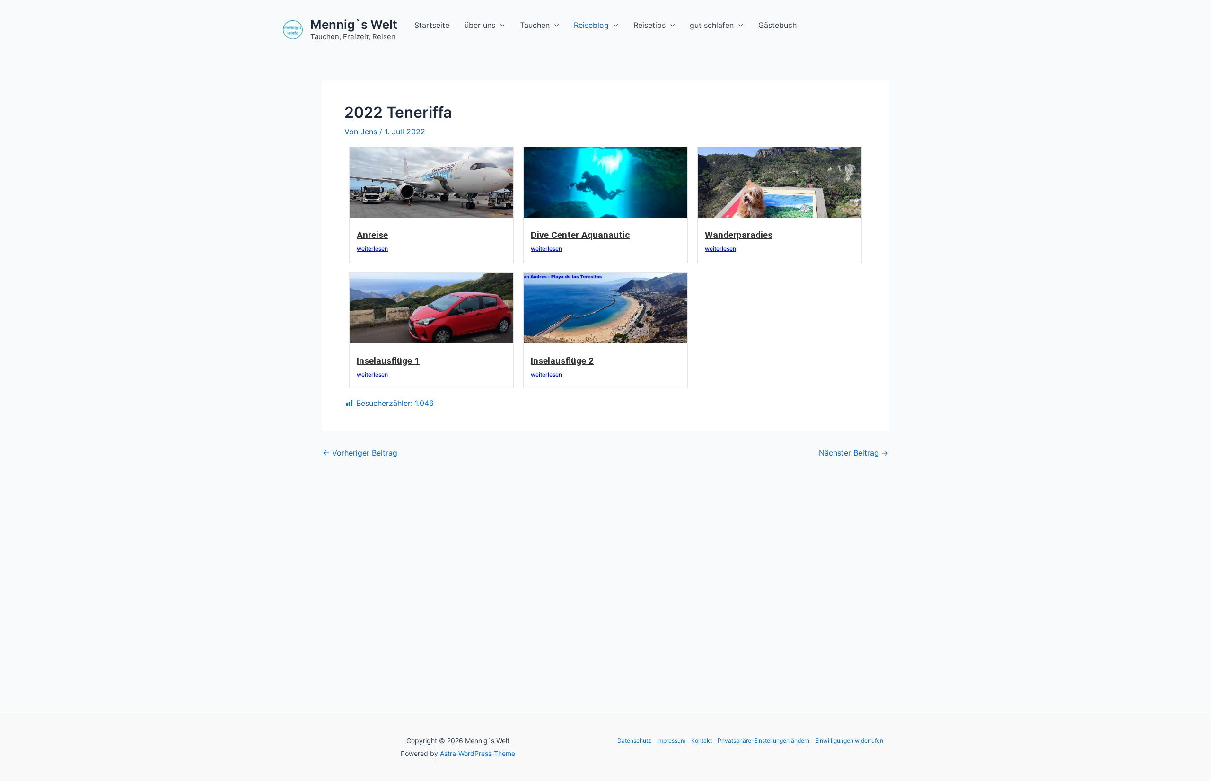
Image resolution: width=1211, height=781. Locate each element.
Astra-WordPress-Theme (477, 753)
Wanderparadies (738, 234)
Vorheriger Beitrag (360, 452)
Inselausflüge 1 (388, 360)
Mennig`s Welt (353, 24)
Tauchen (535, 25)
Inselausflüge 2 (562, 360)
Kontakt (701, 740)
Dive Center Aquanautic (580, 234)
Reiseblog (591, 25)
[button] (500, 25)
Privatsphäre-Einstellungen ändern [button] (763, 740)
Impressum (671, 740)
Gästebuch (777, 25)
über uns (480, 25)
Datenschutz (634, 740)
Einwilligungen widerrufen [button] (849, 740)
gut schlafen (712, 25)
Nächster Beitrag (853, 452)
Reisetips (649, 25)
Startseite (431, 25)
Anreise (372, 234)
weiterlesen (372, 248)
